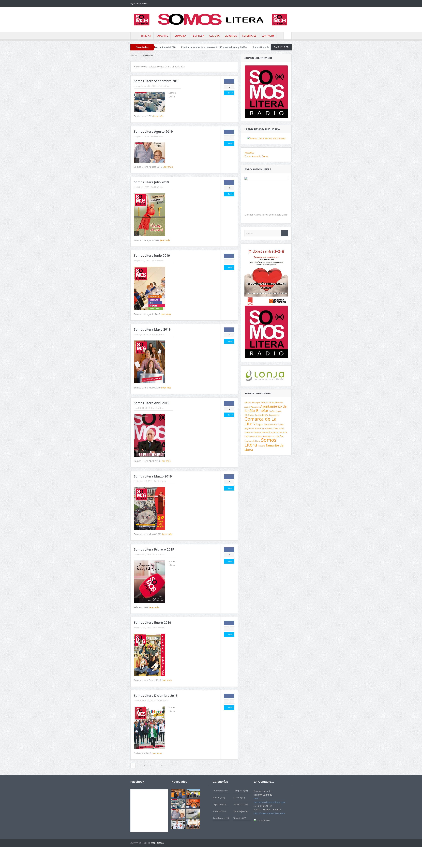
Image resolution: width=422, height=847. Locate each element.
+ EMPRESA (197, 35)
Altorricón (279, 402)
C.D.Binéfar (249, 415)
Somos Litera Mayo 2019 (152, 329)
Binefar (216, 797)
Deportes (217, 804)
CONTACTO (268, 35)
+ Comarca (218, 790)
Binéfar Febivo (275, 411)
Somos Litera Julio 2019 (151, 182)
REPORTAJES (249, 35)
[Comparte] (229, 81)
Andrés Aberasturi (252, 407)
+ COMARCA (179, 35)
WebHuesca (157, 842)
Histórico (165, 86)
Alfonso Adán (267, 402)
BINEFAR (146, 35)
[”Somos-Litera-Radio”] (266, 91)
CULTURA (214, 35)
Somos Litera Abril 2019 (151, 403)
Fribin (281, 428)
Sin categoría (219, 817)
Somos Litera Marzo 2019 (153, 476)
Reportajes (238, 811)
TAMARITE (162, 35)
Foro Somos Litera (270, 428)
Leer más (158, 116)
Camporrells (274, 415)
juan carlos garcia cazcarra (274, 432)
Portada (217, 811)
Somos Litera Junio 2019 (152, 255)
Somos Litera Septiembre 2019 (218, 47)
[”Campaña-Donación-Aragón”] (266, 275)
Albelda (247, 402)
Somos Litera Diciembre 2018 (156, 695)
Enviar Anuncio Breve (256, 156)
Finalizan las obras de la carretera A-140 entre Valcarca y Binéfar (164, 47)
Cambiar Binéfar (261, 415)
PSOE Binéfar (250, 436)
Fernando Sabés (270, 424)
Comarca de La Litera (260, 421)
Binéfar (262, 410)
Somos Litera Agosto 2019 (153, 131)
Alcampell (256, 402)
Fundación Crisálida (252, 432)
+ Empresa (238, 790)
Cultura (237, 797)
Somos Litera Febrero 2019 (154, 549)
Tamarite (261, 446)
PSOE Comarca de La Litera (267, 436)
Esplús (260, 424)
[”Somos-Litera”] (266, 138)
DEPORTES (231, 35)
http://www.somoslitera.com (269, 813)
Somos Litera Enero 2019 (152, 622)
